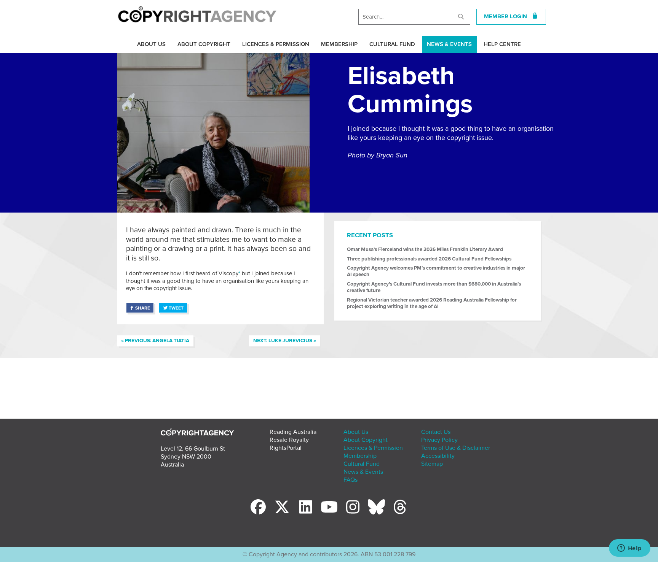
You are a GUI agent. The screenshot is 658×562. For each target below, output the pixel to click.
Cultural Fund (392, 44)
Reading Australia (293, 432)
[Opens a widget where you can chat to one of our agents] (629, 548)
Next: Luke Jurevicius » (284, 341)
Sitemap (432, 464)
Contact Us (435, 432)
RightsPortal (286, 448)
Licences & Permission (275, 44)
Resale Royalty (289, 440)
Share (142, 308)
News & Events (449, 44)
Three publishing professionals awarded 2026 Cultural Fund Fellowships (429, 259)
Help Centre (502, 44)
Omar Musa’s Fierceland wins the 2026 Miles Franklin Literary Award (425, 249)
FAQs (350, 480)
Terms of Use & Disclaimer (455, 448)
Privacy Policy (439, 440)
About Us (151, 44)
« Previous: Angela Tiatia (155, 341)
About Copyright (203, 44)
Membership (339, 44)
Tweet (176, 308)
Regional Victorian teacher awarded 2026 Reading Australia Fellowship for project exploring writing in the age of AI (432, 303)
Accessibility (438, 456)
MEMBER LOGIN (508, 16)
